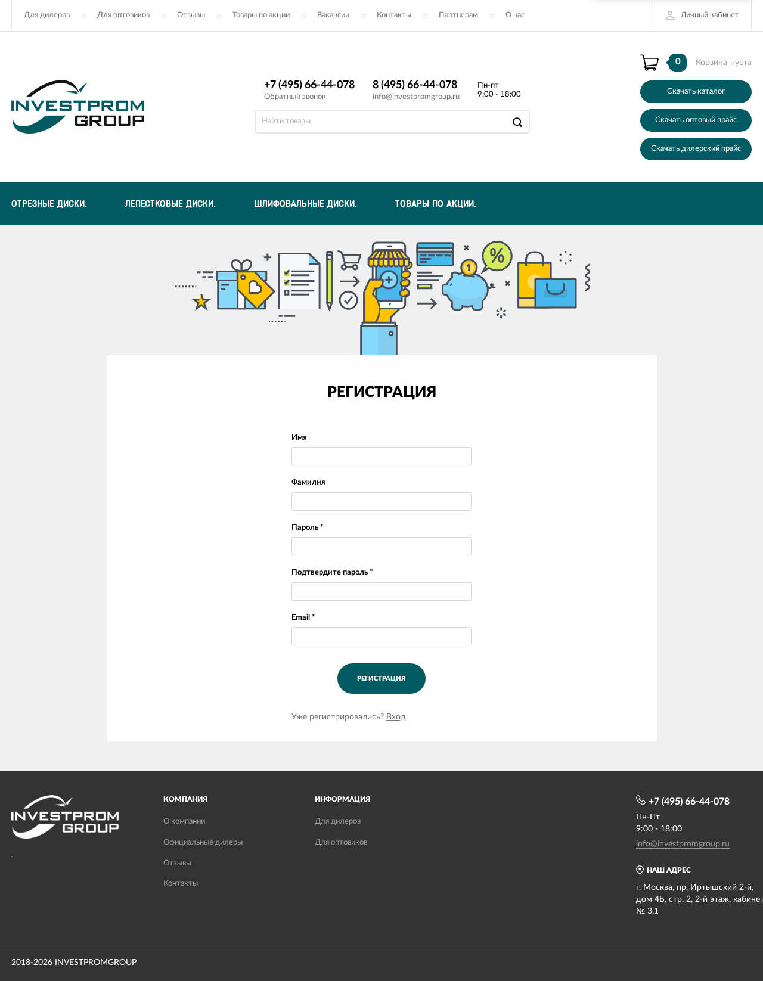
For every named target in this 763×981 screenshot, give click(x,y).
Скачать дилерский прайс (696, 149)
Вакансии (333, 15)
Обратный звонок (295, 97)
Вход (396, 717)
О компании (184, 821)
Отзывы (191, 15)
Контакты (394, 15)
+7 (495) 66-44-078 (309, 85)
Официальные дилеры (203, 842)
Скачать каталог (696, 91)
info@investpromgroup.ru (416, 97)
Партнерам (458, 15)
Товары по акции (261, 15)
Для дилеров (47, 15)
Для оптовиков (123, 15)
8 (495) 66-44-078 (415, 85)
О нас (515, 15)
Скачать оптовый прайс (696, 120)
